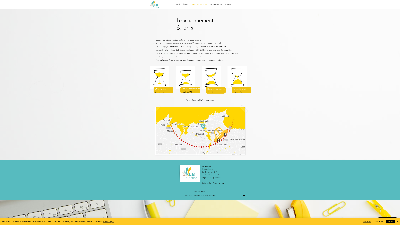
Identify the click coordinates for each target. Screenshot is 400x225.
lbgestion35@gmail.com (212, 177)
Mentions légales (199, 191)
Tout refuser (379, 222)
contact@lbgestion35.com (212, 174)
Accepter (390, 222)
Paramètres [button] (367, 222)
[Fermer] (397, 221)
